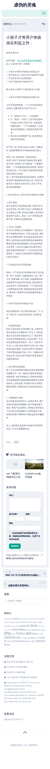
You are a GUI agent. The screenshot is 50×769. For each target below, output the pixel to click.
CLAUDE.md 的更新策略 (17, 667)
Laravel (23, 625)
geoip (6, 626)
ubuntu (10, 637)
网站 (11, 523)
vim (18, 637)
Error (18, 622)
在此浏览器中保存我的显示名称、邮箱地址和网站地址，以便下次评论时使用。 (24, 536)
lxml (39, 626)
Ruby (34, 633)
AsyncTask (23, 619)
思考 (16, 442)
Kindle (17, 626)
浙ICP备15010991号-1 (14, 719)
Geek (40, 622)
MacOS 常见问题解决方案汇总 (20, 662)
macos (9, 630)
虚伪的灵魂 (25, 4)
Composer (12, 622)
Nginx (22, 629)
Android (16, 618)
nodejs (29, 630)
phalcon (43, 630)
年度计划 (10, 641)
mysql (15, 629)
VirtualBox (24, 638)
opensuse (35, 630)
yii (37, 638)
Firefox (30, 622)
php (7, 633)
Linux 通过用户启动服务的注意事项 (22, 677)
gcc (35, 622)
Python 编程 (24, 633)
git (9, 626)
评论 (11, 495)
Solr (41, 634)
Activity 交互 (8, 619)
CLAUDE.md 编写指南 (16, 672)
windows (32, 638)
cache (30, 619)
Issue (12, 626)
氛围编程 (21, 641)
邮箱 (28, 514)
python (13, 634)
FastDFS (23, 622)
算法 (34, 641)
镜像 (8, 645)
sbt (39, 634)
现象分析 (28, 641)
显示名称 (13, 514)
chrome (35, 619)
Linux (32, 625)
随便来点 (7, 24)
